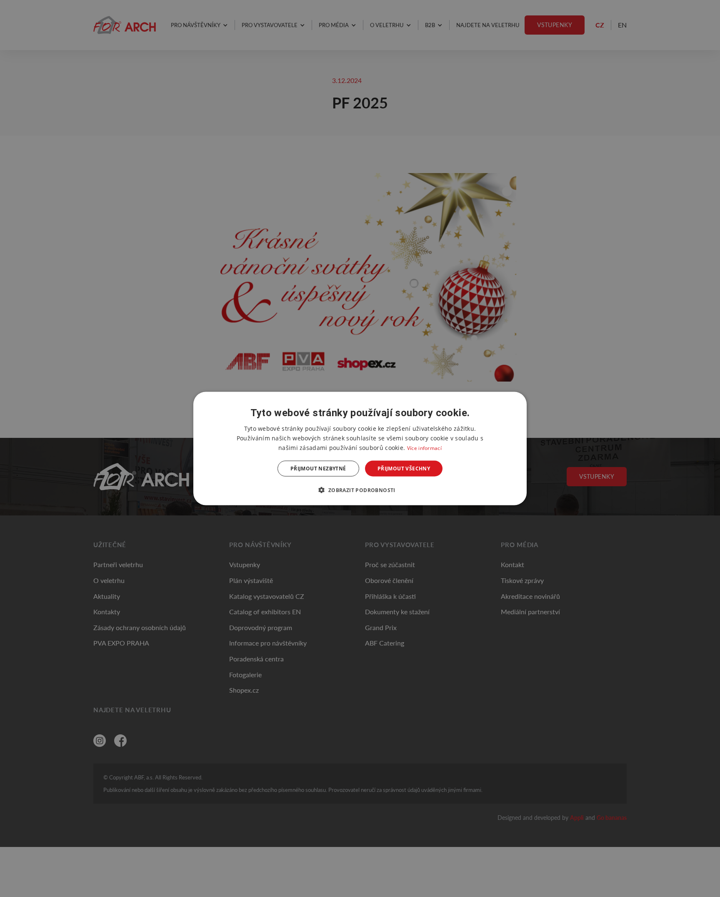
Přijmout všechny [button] (404, 468)
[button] (360, 490)
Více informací (424, 447)
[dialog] (360, 448)
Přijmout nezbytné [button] (318, 468)
